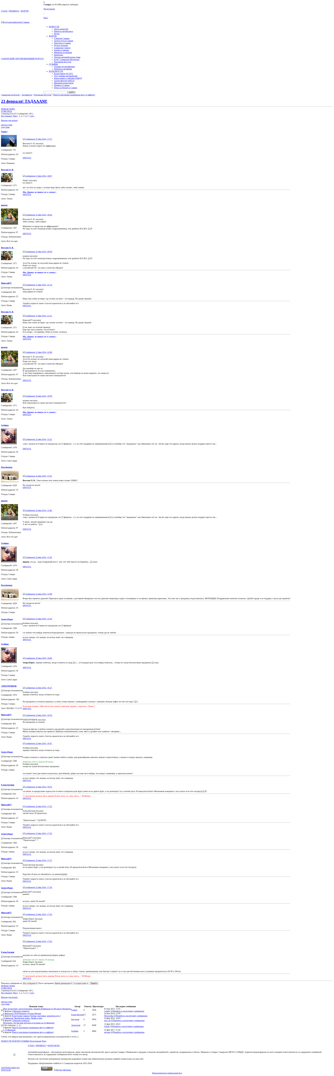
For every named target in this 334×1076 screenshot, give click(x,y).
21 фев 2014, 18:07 (43, 176)
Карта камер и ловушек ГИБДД (68, 78)
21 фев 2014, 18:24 (43, 215)
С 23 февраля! (9, 1030)
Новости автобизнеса (63, 31)
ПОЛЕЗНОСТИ (56, 71)
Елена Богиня (77, 1015)
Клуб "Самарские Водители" (67, 59)
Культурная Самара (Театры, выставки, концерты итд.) (36, 1016)
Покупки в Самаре (62, 43)
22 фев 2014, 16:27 (43, 688)
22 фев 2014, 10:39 (43, 396)
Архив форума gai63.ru (64, 81)
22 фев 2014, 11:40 (43, 510)
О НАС (4, 11)
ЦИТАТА (27, 158)
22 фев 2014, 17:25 (43, 806)
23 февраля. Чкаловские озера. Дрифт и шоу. (23, 1018)
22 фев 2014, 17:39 (43, 887)
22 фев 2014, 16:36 (43, 715)
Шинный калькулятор (64, 83)
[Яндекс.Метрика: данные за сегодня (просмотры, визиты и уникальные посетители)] (62, 1070)
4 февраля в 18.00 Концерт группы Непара (22, 1013)
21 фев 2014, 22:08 (43, 352)
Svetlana (74, 1031)
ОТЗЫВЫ (53, 64)
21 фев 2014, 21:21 (43, 316)
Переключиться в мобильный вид (167, 1073)
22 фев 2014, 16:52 (43, 787)
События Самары (62, 38)
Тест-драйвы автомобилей (65, 76)
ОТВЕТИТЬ (6, 111)
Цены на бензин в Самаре (65, 88)
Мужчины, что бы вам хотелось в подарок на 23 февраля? (29, 1023)
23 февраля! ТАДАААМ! (24, 101)
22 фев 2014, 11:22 (43, 439)
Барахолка (58, 55)
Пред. (15, 116)
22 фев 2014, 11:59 (43, 557)
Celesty (74, 1010)
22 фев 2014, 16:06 (43, 658)
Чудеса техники (61, 45)
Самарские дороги (62, 48)
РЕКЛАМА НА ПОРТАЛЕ (10, 1069)
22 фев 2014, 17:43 (43, 914)
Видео (57, 34)
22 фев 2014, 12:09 (43, 594)
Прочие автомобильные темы (67, 57)
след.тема (5, 127)
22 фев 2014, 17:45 (43, 941)
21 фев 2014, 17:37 (43, 139)
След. (31, 116)
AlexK (107, 1026)
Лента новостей (61, 29)
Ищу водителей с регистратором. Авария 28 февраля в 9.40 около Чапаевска (37, 1009)
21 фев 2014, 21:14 (43, 285)
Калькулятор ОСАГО (63, 73)
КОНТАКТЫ (53, 1045)
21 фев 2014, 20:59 (43, 251)
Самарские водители (10, 95)
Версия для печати (9, 120)
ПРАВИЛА (14, 11)
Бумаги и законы (61, 50)
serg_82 (107, 1020)
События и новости (20, 1011)
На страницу (6, 116)
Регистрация (49, 9)
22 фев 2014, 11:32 (43, 476)
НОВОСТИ (54, 27)
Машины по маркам (63, 52)
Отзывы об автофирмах (64, 66)
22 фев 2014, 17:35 (43, 833)
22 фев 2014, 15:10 (43, 619)
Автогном (75, 1025)
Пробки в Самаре (62, 85)
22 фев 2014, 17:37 (43, 860)
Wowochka (109, 1016)
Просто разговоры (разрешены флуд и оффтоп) (74, 95)
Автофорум (27, 95)
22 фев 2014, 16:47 (43, 743)
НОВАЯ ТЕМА (8, 109)
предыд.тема (6, 125)
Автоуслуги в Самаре (63, 41)
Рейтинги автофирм (63, 69)
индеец (107, 1032)
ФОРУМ (24, 11)
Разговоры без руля (62, 62)
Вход (46, 18)
